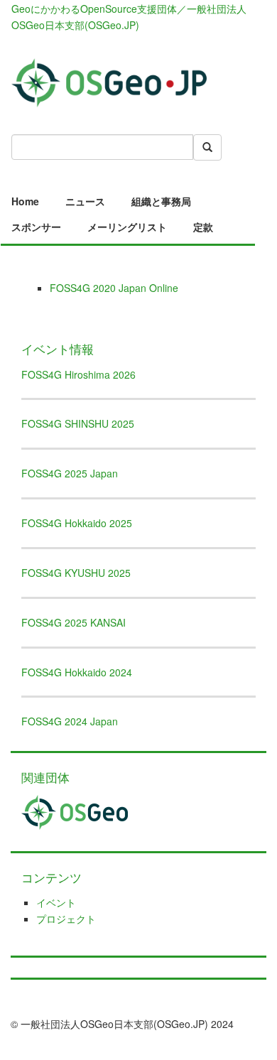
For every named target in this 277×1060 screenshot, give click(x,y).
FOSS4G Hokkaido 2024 (76, 672)
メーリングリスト (127, 227)
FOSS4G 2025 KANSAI (73, 622)
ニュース (85, 201)
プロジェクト (66, 919)
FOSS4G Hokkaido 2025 (76, 523)
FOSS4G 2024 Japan (69, 721)
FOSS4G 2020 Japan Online (114, 288)
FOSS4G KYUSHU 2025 (76, 573)
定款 (203, 227)
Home (25, 201)
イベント (56, 902)
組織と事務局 (161, 201)
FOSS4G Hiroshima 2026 (78, 374)
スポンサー (36, 227)
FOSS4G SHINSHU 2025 (77, 423)
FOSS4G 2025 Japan (69, 473)
